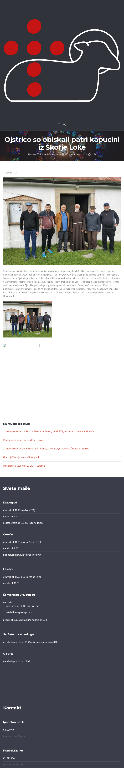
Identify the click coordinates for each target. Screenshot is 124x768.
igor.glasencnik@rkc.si (14, 736)
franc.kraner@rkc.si (13, 764)
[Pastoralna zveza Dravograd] (62, 60)
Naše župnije (43, 154)
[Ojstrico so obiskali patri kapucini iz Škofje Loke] (62, 220)
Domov (31, 154)
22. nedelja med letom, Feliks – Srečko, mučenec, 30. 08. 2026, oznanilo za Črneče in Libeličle (48, 431)
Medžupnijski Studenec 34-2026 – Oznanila (24, 440)
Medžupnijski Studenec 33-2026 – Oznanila (24, 465)
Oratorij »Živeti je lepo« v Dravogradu (21, 457)
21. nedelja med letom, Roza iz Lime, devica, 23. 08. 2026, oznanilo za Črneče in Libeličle (46, 448)
